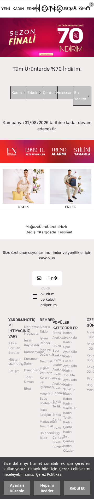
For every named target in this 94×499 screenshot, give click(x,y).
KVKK (45, 288)
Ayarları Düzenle (17, 488)
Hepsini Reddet (47, 488)
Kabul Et (77, 488)
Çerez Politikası (49, 474)
